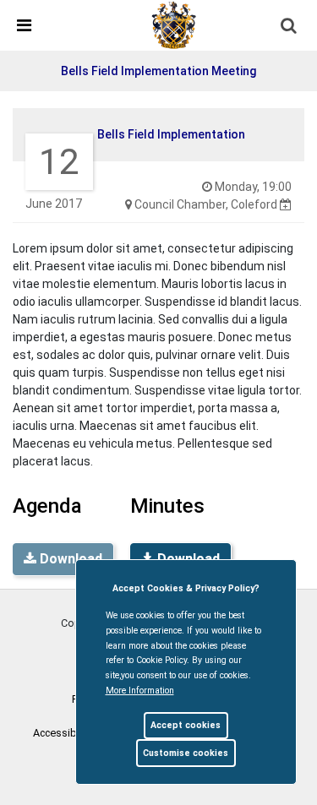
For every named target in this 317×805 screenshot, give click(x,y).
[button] (290, 27)
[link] (174, 24)
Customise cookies (185, 753)
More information (140, 690)
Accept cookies (185, 725)
